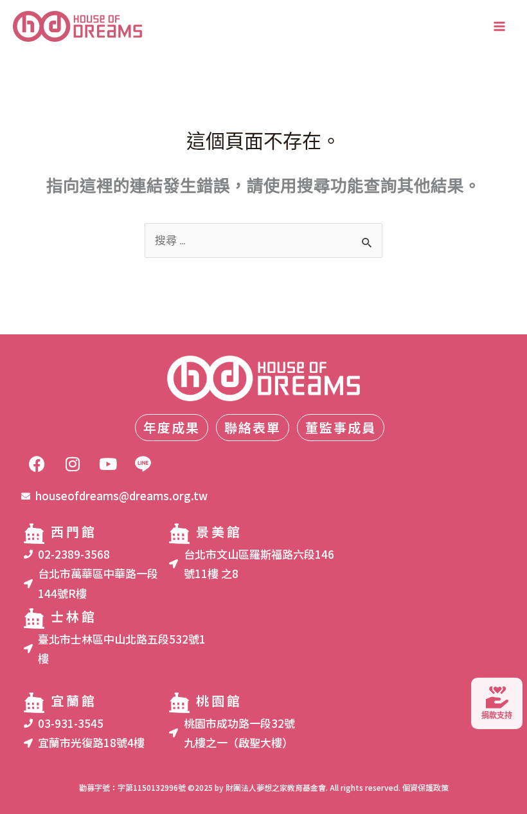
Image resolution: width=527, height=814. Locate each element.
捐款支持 (496, 715)
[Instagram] (73, 464)
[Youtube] (108, 464)
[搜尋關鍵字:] (263, 240)
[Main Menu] (500, 26)
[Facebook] (37, 464)
